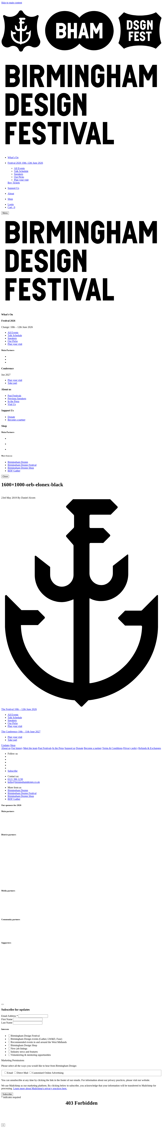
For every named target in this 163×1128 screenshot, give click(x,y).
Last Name (7, 1022)
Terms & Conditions (112, 748)
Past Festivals (14, 395)
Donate (11, 417)
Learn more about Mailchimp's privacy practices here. (40, 1088)
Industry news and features (24, 1051)
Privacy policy (130, 748)
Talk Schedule (21, 171)
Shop (12, 745)
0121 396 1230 (15, 779)
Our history (17, 748)
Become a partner (16, 419)
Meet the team (30, 748)
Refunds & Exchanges (149, 748)
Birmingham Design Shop (21, 467)
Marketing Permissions (12, 1060)
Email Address (9, 1016)
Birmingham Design (18, 462)
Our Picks (19, 177)
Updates (5, 745)
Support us (69, 748)
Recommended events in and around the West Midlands (39, 1042)
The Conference (20, 731)
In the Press (13, 401)
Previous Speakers (17, 398)
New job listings (19, 1048)
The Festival (19, 709)
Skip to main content (11, 2)
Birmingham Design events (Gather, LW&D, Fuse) (36, 1039)
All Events (19, 168)
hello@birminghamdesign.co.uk (24, 782)
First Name (7, 1019)
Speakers (18, 174)
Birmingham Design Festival (22, 465)
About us (6, 748)
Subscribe (13, 771)
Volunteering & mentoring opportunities (31, 1055)
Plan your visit (21, 179)
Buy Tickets (14, 182)
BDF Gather (14, 470)
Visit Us (12, 404)
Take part (12, 383)
